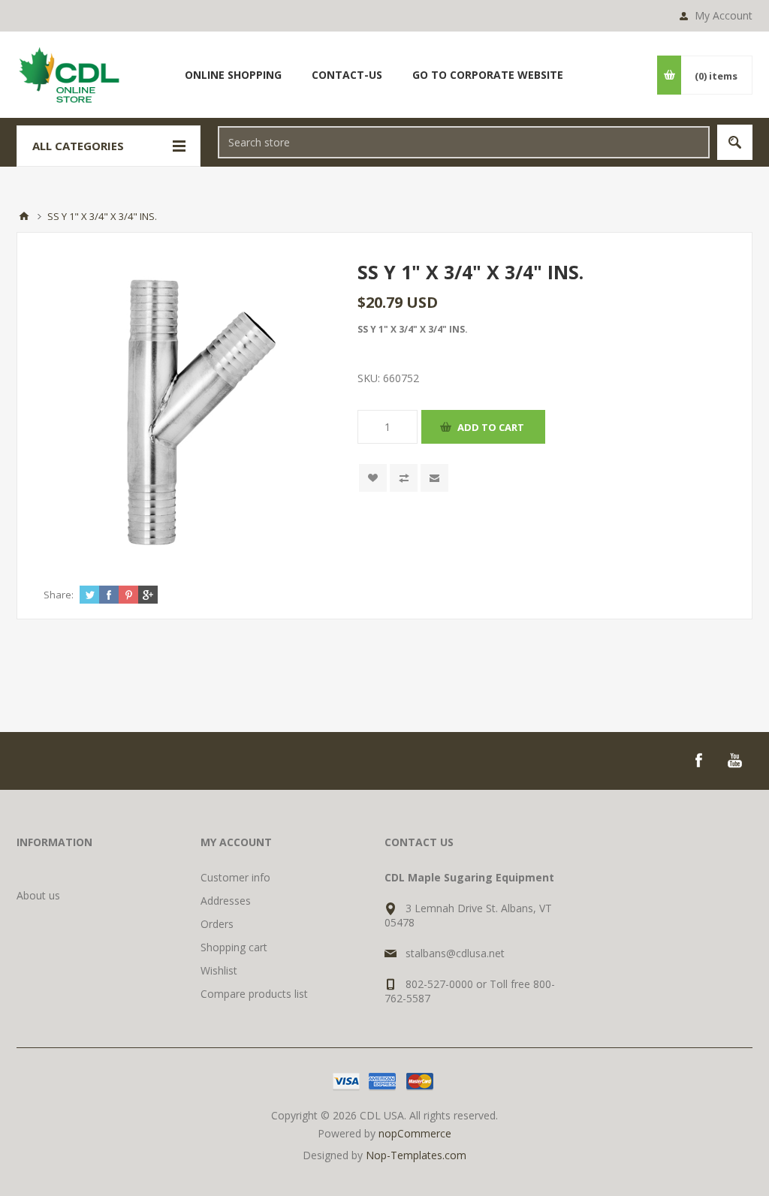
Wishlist (219, 970)
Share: (59, 594)
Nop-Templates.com (416, 1155)
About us (38, 895)
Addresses (226, 900)
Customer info (235, 877)
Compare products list (254, 994)
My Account (723, 15)
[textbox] (464, 142)
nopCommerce (414, 1133)
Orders (217, 924)
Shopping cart (234, 947)
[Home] (24, 216)
